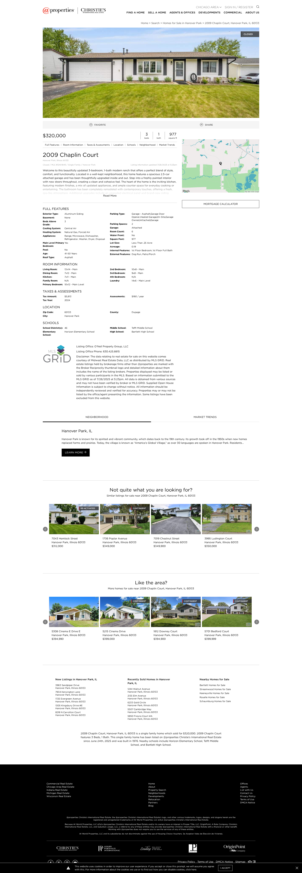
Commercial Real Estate (60, 783)
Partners (153, 802)
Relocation (154, 799)
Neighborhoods (156, 793)
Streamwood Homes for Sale (215, 689)
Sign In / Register (239, 7)
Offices (244, 783)
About (151, 787)
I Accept (225, 868)
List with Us (246, 790)
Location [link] (119, 145)
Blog (150, 805)
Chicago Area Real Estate (60, 787)
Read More (110, 195)
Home (151, 783)
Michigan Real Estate (58, 793)
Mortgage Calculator (221, 203)
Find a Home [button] (135, 12)
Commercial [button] (233, 12)
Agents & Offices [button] (182, 12)
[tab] (97, 417)
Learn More (74, 452)
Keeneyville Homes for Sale (214, 693)
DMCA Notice (247, 802)
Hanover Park (89, 165)
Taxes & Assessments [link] (98, 145)
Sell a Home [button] (157, 12)
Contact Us (246, 793)
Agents (244, 787)
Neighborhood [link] (148, 145)
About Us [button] (252, 12)
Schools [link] (131, 145)
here (193, 869)
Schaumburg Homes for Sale (215, 701)
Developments (209, 12)
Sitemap (240, 861)
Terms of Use (247, 799)
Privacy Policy (247, 796)
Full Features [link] (52, 145)
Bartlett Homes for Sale (212, 685)
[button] (220, 165)
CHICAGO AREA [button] (207, 7)
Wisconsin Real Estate (59, 796)
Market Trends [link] (167, 145)
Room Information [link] (73, 145)
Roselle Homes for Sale (212, 697)
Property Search (157, 790)
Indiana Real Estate (57, 790)
